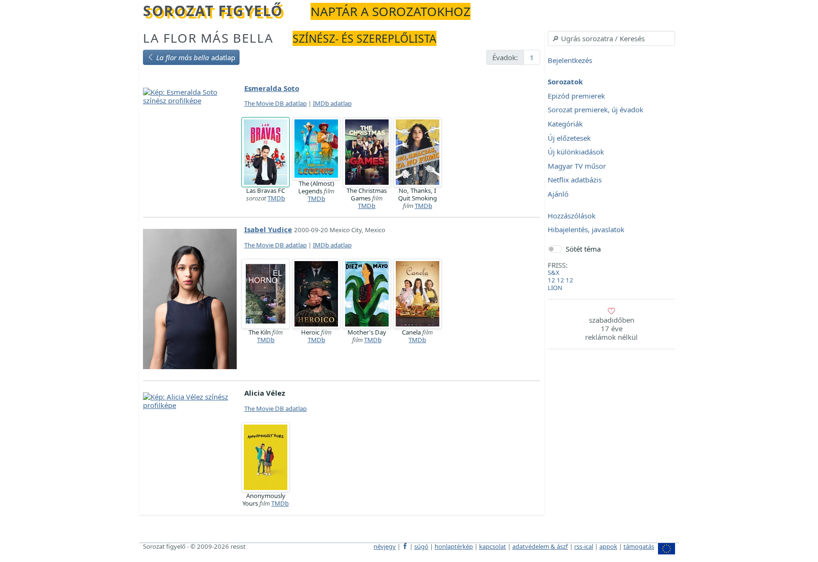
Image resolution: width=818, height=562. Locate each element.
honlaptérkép (454, 546)
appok (608, 546)
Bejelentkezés (570, 60)
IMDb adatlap (332, 103)
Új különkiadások (576, 152)
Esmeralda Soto (271, 88)
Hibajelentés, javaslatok (586, 230)
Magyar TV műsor (577, 166)
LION (555, 287)
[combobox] (611, 38)
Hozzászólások (572, 215)
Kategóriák (565, 123)
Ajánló (558, 194)
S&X (554, 272)
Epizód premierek (576, 95)
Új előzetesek (569, 138)
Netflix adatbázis (575, 180)
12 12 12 (560, 280)
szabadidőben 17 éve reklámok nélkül (611, 328)
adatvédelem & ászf (540, 546)
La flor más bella (208, 37)
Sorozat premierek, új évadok (595, 110)
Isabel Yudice (268, 229)
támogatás (638, 546)
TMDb (276, 198)
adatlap (195, 57)
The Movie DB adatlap (275, 103)
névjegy (384, 546)
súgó (421, 546)
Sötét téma (583, 249)
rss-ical (583, 546)
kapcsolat (492, 546)
